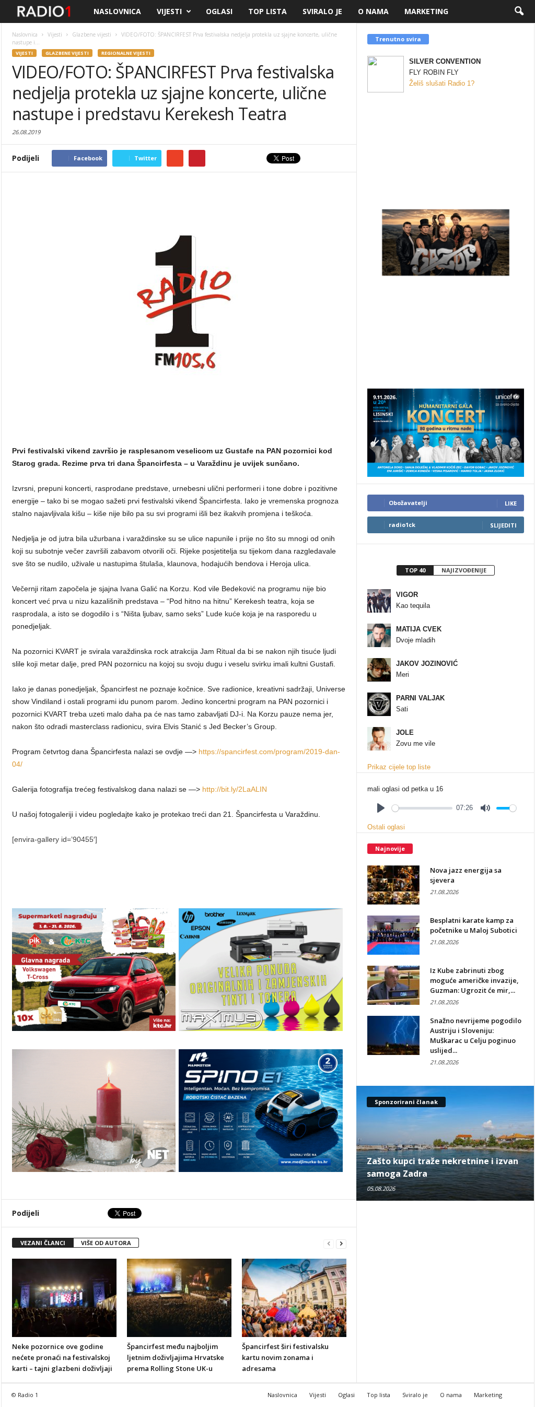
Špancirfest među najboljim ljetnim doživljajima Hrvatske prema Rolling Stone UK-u (175, 1357)
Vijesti (169, 11)
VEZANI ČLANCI (42, 1243)
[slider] (422, 808)
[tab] (415, 570)
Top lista (267, 11)
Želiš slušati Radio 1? (441, 83)
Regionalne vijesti (125, 53)
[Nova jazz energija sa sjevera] (393, 885)
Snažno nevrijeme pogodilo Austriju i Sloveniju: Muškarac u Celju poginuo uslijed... (475, 1035)
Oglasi (219, 11)
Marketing (426, 11)
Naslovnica (117, 11)
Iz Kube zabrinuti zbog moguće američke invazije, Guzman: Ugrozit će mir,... (474, 980)
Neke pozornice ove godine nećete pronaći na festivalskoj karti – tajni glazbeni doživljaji (62, 1357)
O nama (373, 11)
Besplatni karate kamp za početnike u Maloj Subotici (473, 925)
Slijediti (503, 525)
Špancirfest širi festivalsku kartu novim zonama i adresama (285, 1357)
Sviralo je (322, 11)
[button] (518, 11)
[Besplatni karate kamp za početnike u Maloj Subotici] (393, 935)
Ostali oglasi (386, 827)
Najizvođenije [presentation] (463, 570)
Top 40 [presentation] (415, 570)
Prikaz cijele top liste (399, 767)
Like (511, 503)
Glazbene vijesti (67, 53)
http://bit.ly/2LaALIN (234, 789)
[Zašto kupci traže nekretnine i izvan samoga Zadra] (445, 1143)
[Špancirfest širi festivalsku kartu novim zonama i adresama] (294, 1298)
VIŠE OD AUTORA (106, 1243)
